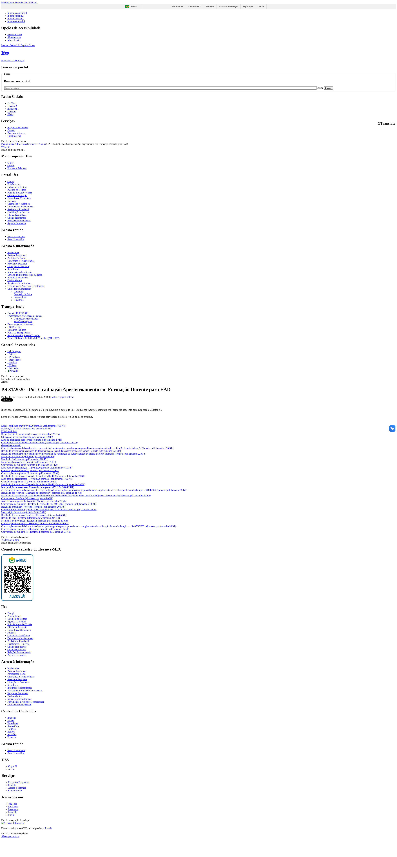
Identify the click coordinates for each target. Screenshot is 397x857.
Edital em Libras (9, 431)
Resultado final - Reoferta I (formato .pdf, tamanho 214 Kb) (30, 518)
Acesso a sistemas (16, 133)
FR (386, 130)
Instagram (13, 809)
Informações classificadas (19, 272)
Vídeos (12, 354)
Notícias (13, 362)
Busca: (320, 88)
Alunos (42, 144)
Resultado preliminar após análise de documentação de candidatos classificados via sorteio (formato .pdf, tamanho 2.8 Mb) (61, 451)
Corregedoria (20, 297)
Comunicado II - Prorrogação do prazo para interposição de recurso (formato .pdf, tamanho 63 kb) (49, 509)
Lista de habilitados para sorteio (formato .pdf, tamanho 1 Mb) (31, 439)
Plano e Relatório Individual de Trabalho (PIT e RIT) (33, 338)
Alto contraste (14, 37)
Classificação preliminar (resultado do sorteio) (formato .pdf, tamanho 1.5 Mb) (39, 442)
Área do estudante (16, 236)
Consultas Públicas (16, 330)
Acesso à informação (228, 6)
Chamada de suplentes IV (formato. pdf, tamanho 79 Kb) (29, 481)
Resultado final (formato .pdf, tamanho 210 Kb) (24, 459)
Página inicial (7, 144)
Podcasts (13, 371)
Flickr (11, 815)
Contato (11, 130)
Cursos (10, 165)
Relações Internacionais (19, 220)
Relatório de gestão (23, 321)
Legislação (248, 6)
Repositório (15, 359)
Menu (7, 147)
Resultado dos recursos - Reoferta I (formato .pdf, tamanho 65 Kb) (33, 515)
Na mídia (13, 368)
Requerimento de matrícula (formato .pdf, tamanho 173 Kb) (30, 434)
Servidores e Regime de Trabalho (23, 335)
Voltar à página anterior (62, 397)
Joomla (48, 828)
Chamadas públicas (16, 215)
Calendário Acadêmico (18, 203)
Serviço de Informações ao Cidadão (24, 274)
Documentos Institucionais (20, 206)
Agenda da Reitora (16, 190)
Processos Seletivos (26, 144)
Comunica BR (194, 6)
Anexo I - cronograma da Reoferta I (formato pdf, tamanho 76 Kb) (33, 501)
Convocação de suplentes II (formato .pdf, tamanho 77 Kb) (30, 470)
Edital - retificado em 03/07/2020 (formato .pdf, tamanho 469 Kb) (33, 425)
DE (390, 130)
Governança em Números (20, 324)
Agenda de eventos (16, 223)
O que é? (12, 766)
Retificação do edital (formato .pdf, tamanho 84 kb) (26, 428)
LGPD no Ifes (14, 327)
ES (394, 130)
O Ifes (10, 162)
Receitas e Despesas (17, 263)
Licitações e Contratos (18, 266)
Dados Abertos (14, 280)
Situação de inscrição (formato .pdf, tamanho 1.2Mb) (27, 437)
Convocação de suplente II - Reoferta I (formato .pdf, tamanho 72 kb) (35, 529)
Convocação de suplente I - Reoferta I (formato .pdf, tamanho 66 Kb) (35, 523)
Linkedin (12, 812)
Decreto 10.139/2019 (17, 313)
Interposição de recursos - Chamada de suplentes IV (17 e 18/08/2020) (37, 487)
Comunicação (14, 136)
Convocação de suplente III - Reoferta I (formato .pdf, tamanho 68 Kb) (36, 532)
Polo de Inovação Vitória (19, 192)
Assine (11, 769)
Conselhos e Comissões (19, 198)
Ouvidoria (19, 300)
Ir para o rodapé (16, 21)
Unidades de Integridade (19, 288)
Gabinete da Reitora (17, 187)
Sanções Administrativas (19, 283)
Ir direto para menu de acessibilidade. (19, 2)
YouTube (12, 803)
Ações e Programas (16, 255)
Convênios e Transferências (20, 261)
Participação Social (16, 258)
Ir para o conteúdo (17, 13)
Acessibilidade (14, 34)
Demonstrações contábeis (26, 318)
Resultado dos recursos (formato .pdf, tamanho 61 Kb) (27, 456)
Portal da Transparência (18, 332)
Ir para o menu (15, 15)
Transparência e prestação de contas (24, 316)
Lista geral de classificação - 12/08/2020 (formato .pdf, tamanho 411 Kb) (36, 467)
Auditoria (18, 291)
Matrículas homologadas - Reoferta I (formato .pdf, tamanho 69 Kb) (34, 520)
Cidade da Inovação (17, 195)
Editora (12, 365)
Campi (10, 181)
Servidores (12, 269)
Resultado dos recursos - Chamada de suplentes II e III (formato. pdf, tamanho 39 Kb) (43, 476)
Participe (210, 6)
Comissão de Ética (23, 294)
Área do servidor (15, 239)
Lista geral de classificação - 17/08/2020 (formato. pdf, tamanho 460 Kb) (36, 478)
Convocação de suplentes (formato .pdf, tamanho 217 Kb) (29, 465)
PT (378, 130)
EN (382, 130)
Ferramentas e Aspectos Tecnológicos (25, 286)
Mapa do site (13, 40)
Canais (261, 6)
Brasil (134, 6)
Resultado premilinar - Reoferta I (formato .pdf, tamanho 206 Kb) (33, 506)
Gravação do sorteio (11, 445)
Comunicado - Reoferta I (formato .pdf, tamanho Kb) (27, 498)
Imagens (16, 351)
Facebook (13, 806)
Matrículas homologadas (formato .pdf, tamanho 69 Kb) (28, 462)
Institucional (13, 252)
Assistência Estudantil (18, 209)
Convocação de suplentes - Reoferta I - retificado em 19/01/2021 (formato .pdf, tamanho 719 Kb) (48, 504)
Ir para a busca (15, 18)
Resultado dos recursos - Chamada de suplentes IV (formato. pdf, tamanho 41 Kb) (41, 492)
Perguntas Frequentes (17, 127)
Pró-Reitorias (13, 184)
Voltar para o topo (10, 540)
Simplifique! (177, 6)
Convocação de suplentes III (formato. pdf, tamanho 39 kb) (30, 473)
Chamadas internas (16, 217)
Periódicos (14, 357)
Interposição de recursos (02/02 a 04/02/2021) (23, 512)
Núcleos (11, 201)
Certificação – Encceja (18, 212)
